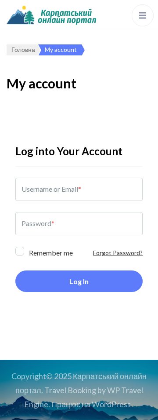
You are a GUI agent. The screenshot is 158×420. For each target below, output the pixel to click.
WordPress (111, 404)
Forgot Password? (118, 252)
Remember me (50, 252)
